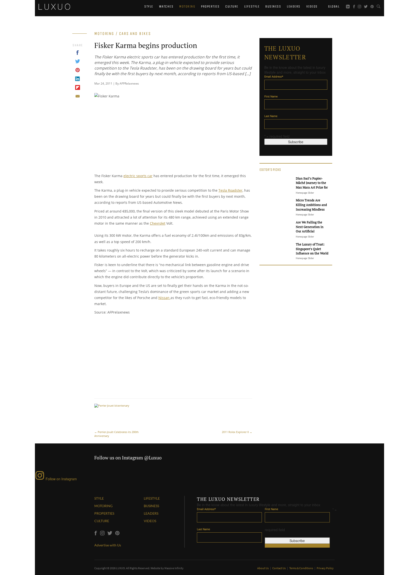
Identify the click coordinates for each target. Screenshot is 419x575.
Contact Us (279, 568)
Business (273, 6)
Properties (210, 6)
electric (129, 175)
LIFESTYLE (152, 498)
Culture (231, 6)
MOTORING (103, 506)
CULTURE (101, 521)
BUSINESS (151, 506)
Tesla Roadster (230, 190)
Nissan (164, 297)
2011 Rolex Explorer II (237, 432)
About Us (263, 568)
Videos (312, 6)
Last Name (270, 116)
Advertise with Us (107, 545)
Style (148, 6)
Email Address (273, 76)
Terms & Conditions (301, 568)
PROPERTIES (104, 513)
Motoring (187, 6)
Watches (166, 6)
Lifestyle (252, 6)
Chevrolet (157, 223)
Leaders (293, 6)
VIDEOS (150, 521)
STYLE (99, 498)
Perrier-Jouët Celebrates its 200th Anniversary (116, 434)
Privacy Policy (325, 568)
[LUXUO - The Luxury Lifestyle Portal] (54, 6)
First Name (271, 96)
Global (333, 6)
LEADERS (151, 513)
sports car (144, 175)
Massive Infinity (174, 568)
